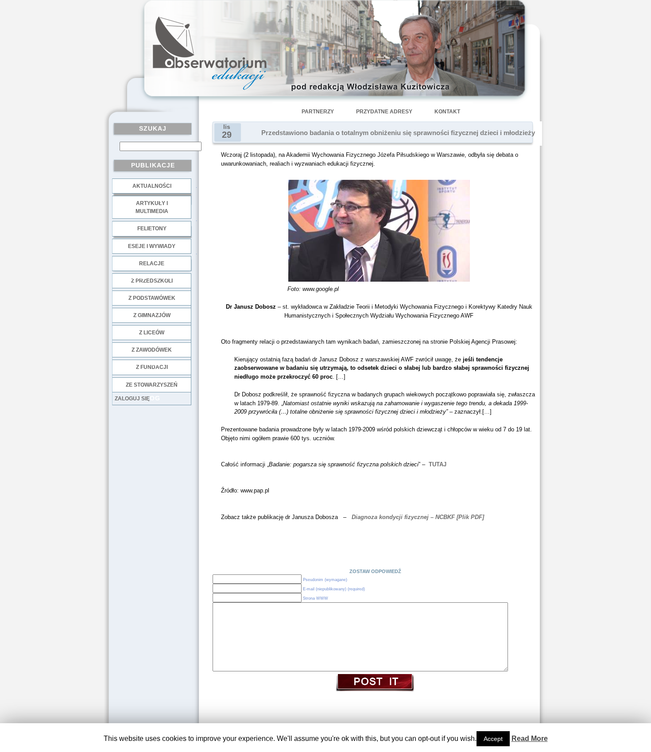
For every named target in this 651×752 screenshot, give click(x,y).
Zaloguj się (132, 398)
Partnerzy (318, 112)
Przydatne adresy (384, 112)
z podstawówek (151, 298)
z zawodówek (152, 350)
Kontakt (447, 112)
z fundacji (152, 367)
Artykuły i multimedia (152, 207)
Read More (530, 738)
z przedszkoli (152, 281)
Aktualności (151, 186)
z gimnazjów (151, 315)
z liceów (151, 332)
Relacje (151, 263)
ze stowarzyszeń (152, 385)
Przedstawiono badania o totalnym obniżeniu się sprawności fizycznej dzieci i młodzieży (398, 132)
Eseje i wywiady (151, 246)
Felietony (152, 228)
